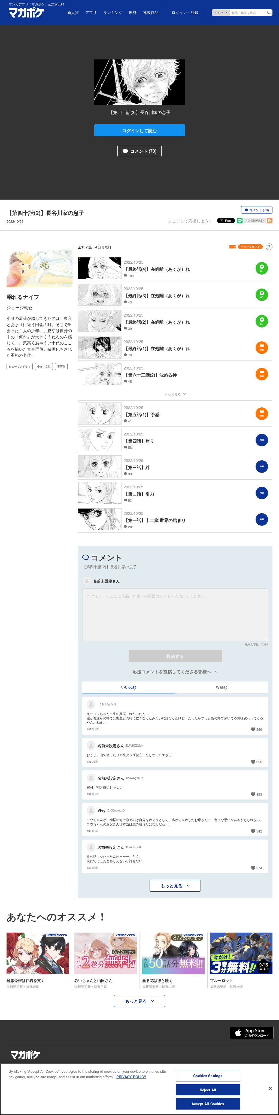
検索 (269, 12)
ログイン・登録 (185, 12)
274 (259, 868)
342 (259, 831)
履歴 (133, 12)
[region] (139, 1089)
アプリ (91, 12)
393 (259, 794)
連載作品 (150, 12)
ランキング (112, 12)
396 (259, 762)
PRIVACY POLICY (131, 1076)
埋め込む (257, 220)
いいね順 (129, 687)
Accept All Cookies (208, 1103)
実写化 (61, 366)
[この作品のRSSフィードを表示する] (269, 220)
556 (259, 729)
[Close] (270, 1089)
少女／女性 (44, 366)
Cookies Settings (207, 1075)
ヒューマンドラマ (20, 366)
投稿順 (222, 687)
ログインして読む (139, 130)
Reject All (208, 1089)
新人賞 (73, 12)
